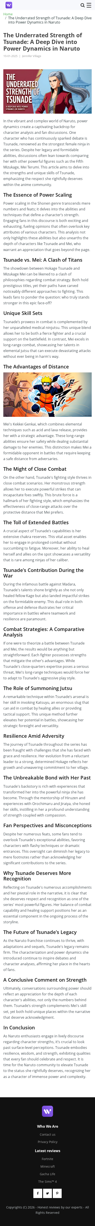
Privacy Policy (47, 1142)
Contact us (47, 1134)
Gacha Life (47, 1174)
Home (8, 14)
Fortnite (47, 1159)
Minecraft (47, 1166)
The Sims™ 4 (47, 1181)
